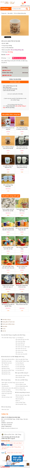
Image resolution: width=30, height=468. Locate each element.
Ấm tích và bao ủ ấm (7, 397)
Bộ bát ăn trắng (6, 368)
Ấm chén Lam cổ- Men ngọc (23, 346)
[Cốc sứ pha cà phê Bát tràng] (22, 241)
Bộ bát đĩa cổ (5, 366)
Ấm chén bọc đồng (20, 341)
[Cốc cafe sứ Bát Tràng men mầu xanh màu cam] (8, 260)
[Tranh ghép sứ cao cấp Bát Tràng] (22, 203)
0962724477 (7, 70)
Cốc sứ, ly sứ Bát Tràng (21, 379)
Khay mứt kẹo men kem (22, 304)
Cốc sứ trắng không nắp (20, 13)
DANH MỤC (5, 8)
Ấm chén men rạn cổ (21, 348)
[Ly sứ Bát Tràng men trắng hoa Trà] (8, 160)
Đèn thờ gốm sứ (20, 398)
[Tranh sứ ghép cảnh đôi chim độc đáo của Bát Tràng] (8, 203)
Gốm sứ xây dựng (6, 406)
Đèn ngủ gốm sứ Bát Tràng (22, 375)
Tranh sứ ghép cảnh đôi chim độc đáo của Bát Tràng (8, 211)
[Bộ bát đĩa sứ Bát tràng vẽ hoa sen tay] (22, 279)
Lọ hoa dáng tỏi (20, 363)
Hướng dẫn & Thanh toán (8, 321)
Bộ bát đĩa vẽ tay (6, 372)
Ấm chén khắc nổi (20, 343)
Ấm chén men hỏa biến (21, 354)
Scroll (28, 464)
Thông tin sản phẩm (15, 79)
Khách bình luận (15, 82)
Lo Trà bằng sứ (19, 337)
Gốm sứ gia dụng (5, 379)
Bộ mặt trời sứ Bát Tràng (8, 370)
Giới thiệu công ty (6, 319)
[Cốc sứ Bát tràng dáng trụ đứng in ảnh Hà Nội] (22, 122)
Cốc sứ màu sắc (20, 382)
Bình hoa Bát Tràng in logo (22, 361)
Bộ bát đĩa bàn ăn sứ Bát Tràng (9, 356)
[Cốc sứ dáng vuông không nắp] (8, 179)
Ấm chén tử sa (19, 352)
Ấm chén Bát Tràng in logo (8, 335)
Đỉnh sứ (18, 400)
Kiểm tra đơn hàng (25, 5)
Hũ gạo (4, 395)
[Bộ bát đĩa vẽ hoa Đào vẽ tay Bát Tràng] (8, 298)
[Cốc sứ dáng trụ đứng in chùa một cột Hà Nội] (8, 141)
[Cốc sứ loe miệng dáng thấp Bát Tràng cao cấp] (8, 222)
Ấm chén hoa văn (20, 344)
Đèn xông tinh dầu (20, 377)
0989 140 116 (7, 75)
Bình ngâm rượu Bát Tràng (8, 382)
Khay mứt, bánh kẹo (7, 393)
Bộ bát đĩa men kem (7, 363)
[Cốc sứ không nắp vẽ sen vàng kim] (8, 122)
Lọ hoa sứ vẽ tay (20, 364)
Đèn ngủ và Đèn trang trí (21, 372)
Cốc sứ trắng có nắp (21, 384)
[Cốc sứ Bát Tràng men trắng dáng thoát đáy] (22, 160)
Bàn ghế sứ (5, 384)
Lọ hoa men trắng (20, 368)
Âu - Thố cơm (5, 364)
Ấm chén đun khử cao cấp (22, 339)
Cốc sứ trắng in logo (21, 389)
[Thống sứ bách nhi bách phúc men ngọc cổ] (8, 279)
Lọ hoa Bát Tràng (19, 356)
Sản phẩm (10, 13)
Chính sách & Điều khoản (8, 324)
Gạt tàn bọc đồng (6, 389)
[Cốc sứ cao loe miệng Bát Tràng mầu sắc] (22, 222)
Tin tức (3, 328)
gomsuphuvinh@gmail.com (11, 428)
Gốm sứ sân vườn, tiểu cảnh (9, 388)
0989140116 (6, 467)
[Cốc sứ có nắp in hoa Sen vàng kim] (22, 260)
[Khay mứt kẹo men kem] (22, 298)
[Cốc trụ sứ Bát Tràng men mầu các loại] (8, 241)
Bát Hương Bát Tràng (21, 404)
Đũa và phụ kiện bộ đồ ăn (8, 359)
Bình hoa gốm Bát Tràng (22, 359)
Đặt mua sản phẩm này (20, 58)
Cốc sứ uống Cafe (20, 388)
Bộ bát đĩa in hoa (6, 373)
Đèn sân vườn (5, 409)
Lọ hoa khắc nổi (20, 370)
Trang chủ (3, 13)
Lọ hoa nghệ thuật (20, 366)
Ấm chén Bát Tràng (20, 335)
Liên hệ (4, 331)
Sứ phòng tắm (5, 386)
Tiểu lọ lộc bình (19, 397)
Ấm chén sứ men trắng (21, 350)
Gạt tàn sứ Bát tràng (7, 391)
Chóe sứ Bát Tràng (20, 402)
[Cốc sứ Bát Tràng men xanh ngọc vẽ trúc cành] (22, 141)
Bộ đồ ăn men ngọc (7, 361)
